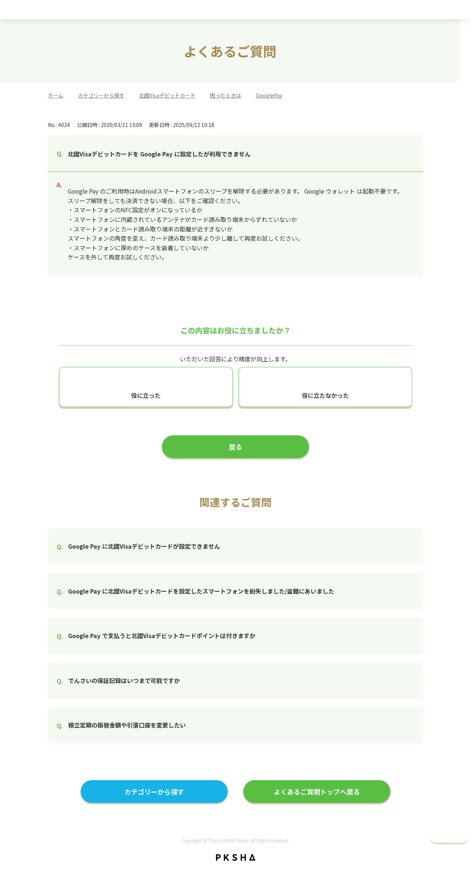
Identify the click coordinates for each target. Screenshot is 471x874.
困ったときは (225, 95)
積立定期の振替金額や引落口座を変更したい (127, 725)
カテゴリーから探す (101, 95)
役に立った (145, 395)
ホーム (55, 95)
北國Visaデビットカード (167, 95)
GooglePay (269, 95)
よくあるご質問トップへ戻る (317, 791)
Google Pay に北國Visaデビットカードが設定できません (144, 546)
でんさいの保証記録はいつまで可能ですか (124, 680)
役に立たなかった (325, 395)
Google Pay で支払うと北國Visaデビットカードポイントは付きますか (161, 635)
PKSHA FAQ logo (235, 857)
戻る (235, 447)
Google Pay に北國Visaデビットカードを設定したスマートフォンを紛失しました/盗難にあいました (201, 591)
